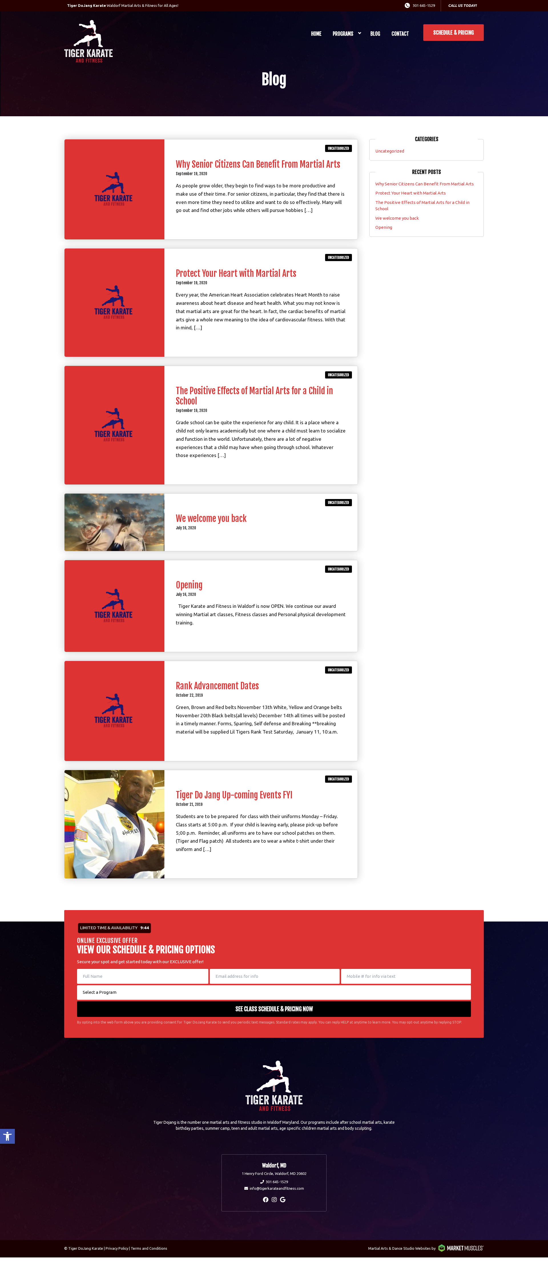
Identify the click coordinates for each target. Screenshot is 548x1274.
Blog (375, 34)
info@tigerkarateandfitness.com (277, 1188)
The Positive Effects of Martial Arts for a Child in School (254, 396)
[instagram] (274, 1199)
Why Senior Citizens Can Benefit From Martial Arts (258, 164)
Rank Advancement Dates (217, 686)
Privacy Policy (117, 1248)
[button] (7, 1136)
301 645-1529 (424, 5)
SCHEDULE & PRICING (453, 32)
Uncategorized (338, 148)
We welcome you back (211, 518)
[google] (282, 1199)
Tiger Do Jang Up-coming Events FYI (234, 795)
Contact (400, 34)
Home (316, 34)
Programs (343, 34)
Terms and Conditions (149, 1248)
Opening (189, 585)
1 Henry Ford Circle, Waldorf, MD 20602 (274, 1173)
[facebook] (266, 1199)
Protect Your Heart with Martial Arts (236, 273)
